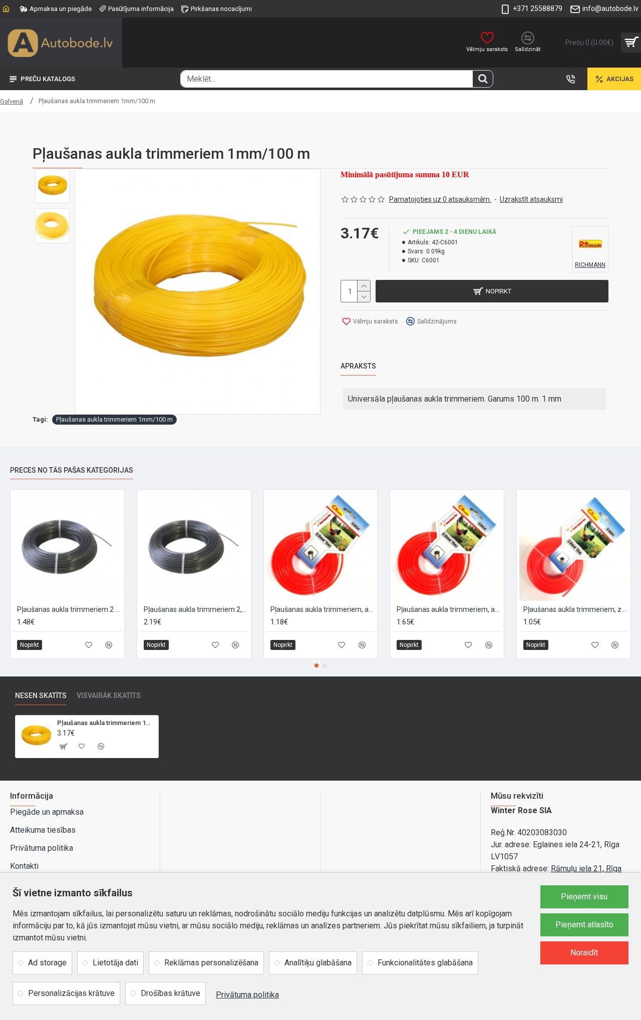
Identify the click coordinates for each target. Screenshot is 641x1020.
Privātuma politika (247, 994)
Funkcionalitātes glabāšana (425, 962)
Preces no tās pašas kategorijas (71, 470)
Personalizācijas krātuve (71, 993)
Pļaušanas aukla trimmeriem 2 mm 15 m (69, 609)
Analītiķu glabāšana (318, 962)
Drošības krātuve (170, 993)
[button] (316, 665)
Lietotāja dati (115, 962)
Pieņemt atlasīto (584, 924)
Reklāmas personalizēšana (211, 962)
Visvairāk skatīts (109, 696)
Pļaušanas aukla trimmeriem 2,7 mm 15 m (196, 609)
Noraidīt (584, 952)
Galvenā (11, 101)
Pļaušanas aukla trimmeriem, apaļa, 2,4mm (449, 609)
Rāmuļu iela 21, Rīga (586, 868)
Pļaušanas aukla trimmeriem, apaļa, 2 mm (322, 609)
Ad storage (47, 962)
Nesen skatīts (41, 696)
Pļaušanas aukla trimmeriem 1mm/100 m (114, 419)
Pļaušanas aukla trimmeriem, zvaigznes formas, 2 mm (575, 609)
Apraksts (358, 366)
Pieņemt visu (584, 896)
